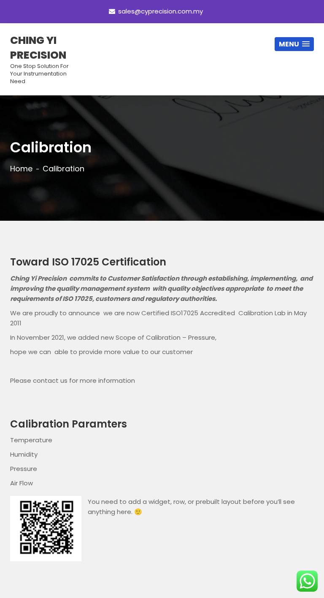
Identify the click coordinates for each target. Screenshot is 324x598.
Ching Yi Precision (39, 59)
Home (21, 169)
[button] (294, 44)
